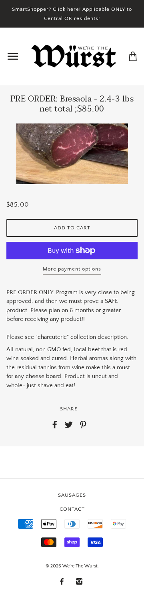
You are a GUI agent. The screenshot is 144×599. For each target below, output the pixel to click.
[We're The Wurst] (73, 55)
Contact (72, 509)
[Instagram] (79, 581)
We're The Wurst (80, 566)
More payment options (72, 269)
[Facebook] (61, 581)
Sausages (72, 495)
